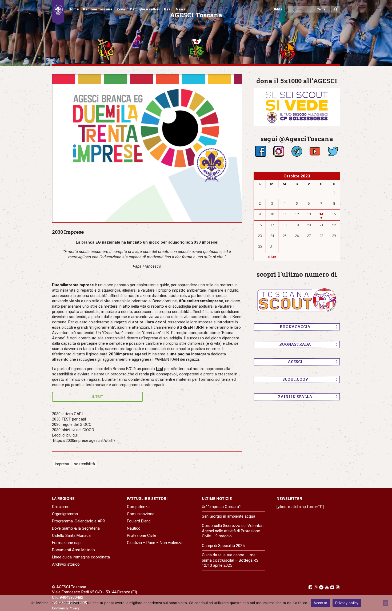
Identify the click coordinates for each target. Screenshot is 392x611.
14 (321, 214)
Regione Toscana (97, 9)
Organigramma (65, 513)
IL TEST (97, 397)
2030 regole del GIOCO (71, 424)
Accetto (320, 603)
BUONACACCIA (295, 326)
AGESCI (295, 361)
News (180, 9)
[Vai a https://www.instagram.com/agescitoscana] (316, 587)
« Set (272, 256)
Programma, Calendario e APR (78, 521)
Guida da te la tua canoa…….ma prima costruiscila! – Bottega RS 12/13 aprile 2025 (230, 560)
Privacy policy (347, 603)
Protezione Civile (141, 535)
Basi (167, 9)
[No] (385, 603)
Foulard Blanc (139, 521)
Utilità (277, 9)
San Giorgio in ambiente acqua (228, 516)
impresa (62, 463)
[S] (147, 148)
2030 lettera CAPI (67, 413)
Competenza (138, 506)
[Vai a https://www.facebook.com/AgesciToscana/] (310, 587)
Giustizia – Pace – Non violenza (154, 542)
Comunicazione (140, 513)
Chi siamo (61, 506)
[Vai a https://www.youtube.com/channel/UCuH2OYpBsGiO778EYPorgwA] (327, 587)
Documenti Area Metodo (73, 549)
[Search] (335, 9)
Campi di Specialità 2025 (223, 545)
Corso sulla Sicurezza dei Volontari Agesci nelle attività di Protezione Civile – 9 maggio (232, 530)
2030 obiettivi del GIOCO (73, 429)
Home (74, 9)
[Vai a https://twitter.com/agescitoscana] (332, 587)
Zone (121, 9)
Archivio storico (66, 564)
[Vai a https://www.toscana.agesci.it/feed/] (337, 587)
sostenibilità (84, 463)
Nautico (134, 528)
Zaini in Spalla (295, 396)
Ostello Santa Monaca (71, 535)
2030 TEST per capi (69, 419)
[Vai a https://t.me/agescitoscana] (321, 587)
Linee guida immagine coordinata (81, 557)
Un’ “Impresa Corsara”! (221, 506)
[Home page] (58, 12)
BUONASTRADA (295, 344)
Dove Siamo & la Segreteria (76, 528)
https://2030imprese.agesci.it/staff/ (84, 440)
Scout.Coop (295, 379)
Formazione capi (66, 542)
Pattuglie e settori (145, 9)
